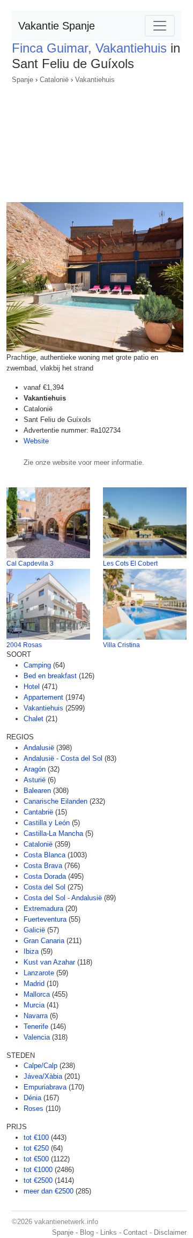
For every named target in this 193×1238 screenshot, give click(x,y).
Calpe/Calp (40, 1066)
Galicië (34, 930)
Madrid (34, 984)
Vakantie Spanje (56, 26)
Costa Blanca (44, 855)
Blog (87, 1232)
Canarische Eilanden (55, 801)
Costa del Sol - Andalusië (63, 898)
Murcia (34, 1005)
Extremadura (43, 909)
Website (36, 441)
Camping (37, 665)
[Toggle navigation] (160, 25)
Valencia (37, 1037)
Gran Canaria (44, 941)
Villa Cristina (121, 645)
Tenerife (36, 1026)
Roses (33, 1108)
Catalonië (54, 80)
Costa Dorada (45, 876)
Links (108, 1232)
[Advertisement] (96, 140)
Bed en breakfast (50, 676)
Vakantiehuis (95, 80)
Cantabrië (38, 812)
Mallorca (37, 994)
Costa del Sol (44, 887)
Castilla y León (47, 823)
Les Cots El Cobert (130, 563)
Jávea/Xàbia (43, 1076)
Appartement (43, 697)
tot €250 (36, 1148)
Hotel (32, 687)
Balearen (37, 791)
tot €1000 (38, 1170)
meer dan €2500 (48, 1191)
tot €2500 (38, 1180)
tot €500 (36, 1159)
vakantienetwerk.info (66, 1222)
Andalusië (39, 748)
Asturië (35, 780)
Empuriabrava (45, 1087)
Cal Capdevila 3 (30, 563)
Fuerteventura (45, 919)
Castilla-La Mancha (53, 833)
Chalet (33, 719)
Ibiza (31, 951)
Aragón (35, 769)
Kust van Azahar (49, 962)
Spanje (22, 80)
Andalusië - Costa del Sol (63, 758)
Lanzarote (39, 973)
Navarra (36, 1016)
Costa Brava (43, 866)
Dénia (32, 1098)
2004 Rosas (24, 645)
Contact (135, 1232)
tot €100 (36, 1137)
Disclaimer (170, 1232)
